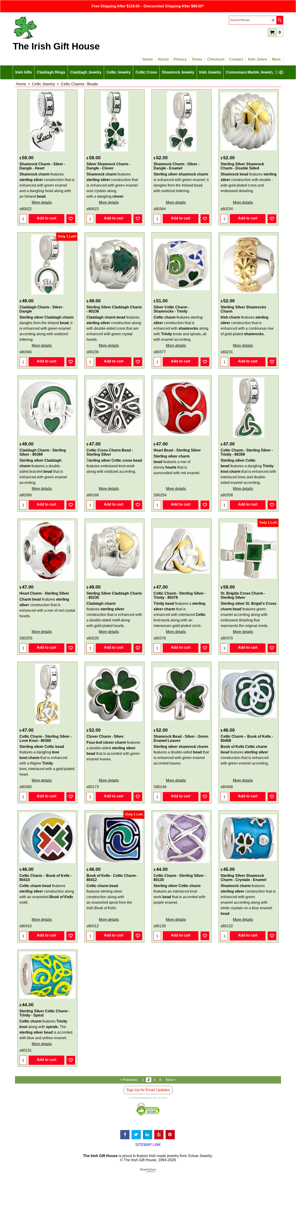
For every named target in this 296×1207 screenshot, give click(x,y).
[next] (281, 72)
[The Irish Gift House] (53, 27)
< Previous (128, 1080)
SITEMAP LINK (148, 1145)
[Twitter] (136, 1134)
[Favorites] (70, 218)
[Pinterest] (170, 1134)
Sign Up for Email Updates (148, 1090)
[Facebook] (125, 1134)
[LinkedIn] (147, 1134)
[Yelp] (158, 1134)
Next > (171, 1080)
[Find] (279, 20)
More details (42, 202)
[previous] (276, 72)
